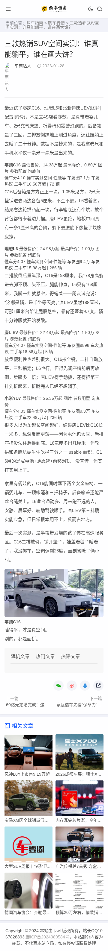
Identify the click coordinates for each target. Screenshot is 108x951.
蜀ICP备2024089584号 (47, 937)
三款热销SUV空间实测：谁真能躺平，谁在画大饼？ (52, 25)
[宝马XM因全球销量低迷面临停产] (28, 799)
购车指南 (34, 23)
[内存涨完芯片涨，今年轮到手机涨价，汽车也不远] (80, 799)
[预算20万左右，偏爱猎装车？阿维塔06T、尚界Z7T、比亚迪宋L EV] (80, 892)
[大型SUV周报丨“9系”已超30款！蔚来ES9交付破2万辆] (28, 846)
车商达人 (22, 65)
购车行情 (56, 23)
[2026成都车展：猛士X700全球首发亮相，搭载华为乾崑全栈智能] (80, 753)
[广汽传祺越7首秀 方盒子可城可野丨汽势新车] (80, 846)
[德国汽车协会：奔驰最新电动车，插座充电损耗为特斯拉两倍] (28, 892)
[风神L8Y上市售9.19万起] (28, 753)
